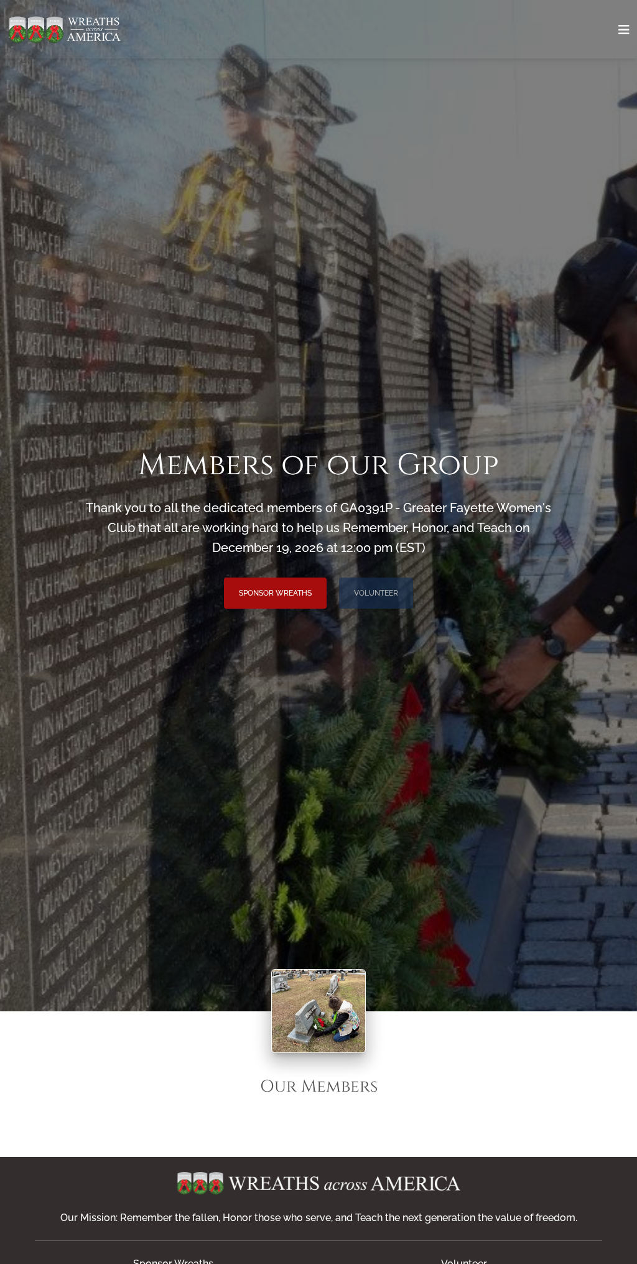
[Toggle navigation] (624, 30)
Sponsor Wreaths (275, 593)
